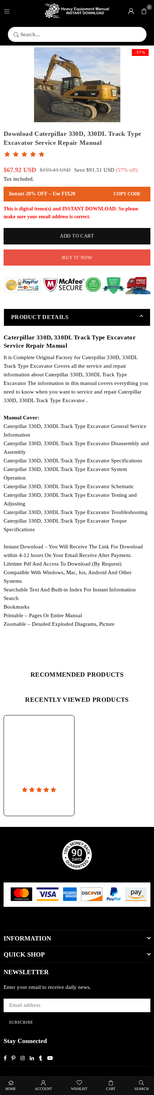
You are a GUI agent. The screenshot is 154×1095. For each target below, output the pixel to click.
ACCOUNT (43, 1089)
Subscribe (21, 1022)
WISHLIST (79, 1089)
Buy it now (77, 257)
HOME (10, 1089)
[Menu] (6, 11)
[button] (144, 10)
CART (110, 1089)
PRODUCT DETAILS (40, 317)
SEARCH (141, 1089)
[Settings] (131, 10)
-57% (140, 52)
